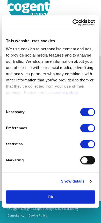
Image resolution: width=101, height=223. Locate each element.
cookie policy (65, 92)
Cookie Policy (37, 215)
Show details (72, 181)
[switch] (87, 128)
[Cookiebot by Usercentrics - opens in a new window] (72, 22)
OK (51, 197)
